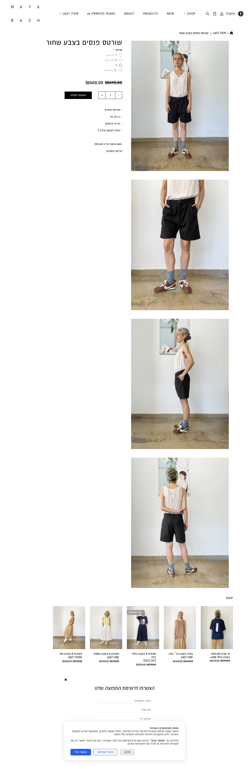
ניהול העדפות (105, 752)
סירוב (127, 752)
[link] (25, 13)
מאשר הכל (81, 752)
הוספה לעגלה (78, 95)
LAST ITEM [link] (219, 33)
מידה (117, 50)
